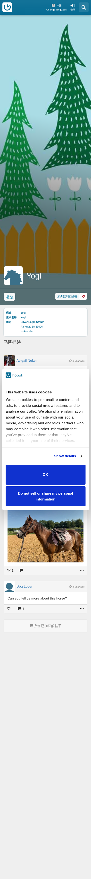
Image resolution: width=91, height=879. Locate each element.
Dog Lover (25, 586)
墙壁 (9, 297)
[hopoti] (7, 7)
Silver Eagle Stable (32, 321)
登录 (72, 9)
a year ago (79, 361)
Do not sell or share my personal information (45, 496)
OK (45, 474)
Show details (65, 456)
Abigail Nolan (27, 360)
